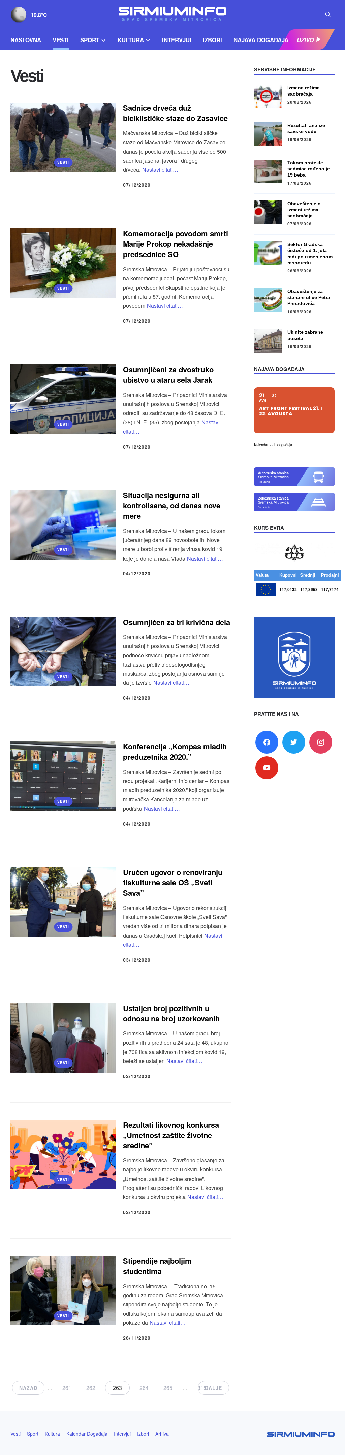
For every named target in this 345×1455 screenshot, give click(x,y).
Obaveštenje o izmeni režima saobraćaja (304, 209)
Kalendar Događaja (86, 1433)
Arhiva (162, 1433)
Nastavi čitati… (160, 169)
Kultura (131, 40)
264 (144, 1388)
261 (66, 1388)
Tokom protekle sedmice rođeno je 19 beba (308, 169)
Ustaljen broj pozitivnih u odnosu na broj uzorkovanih (171, 1013)
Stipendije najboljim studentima (157, 1265)
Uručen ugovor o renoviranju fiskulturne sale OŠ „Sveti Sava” (172, 882)
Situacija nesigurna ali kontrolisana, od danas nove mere (171, 505)
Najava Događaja (260, 40)
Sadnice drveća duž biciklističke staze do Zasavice (175, 113)
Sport (89, 40)
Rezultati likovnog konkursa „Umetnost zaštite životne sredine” (171, 1135)
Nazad (28, 1387)
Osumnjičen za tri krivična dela (176, 622)
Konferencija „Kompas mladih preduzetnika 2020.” (175, 751)
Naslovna (25, 40)
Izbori (212, 40)
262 (90, 1388)
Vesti (61, 40)
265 (167, 1388)
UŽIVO (305, 40)
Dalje (213, 1387)
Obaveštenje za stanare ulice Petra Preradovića (308, 297)
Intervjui (176, 40)
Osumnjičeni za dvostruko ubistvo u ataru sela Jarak (168, 374)
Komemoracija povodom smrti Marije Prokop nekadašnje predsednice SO (175, 244)
